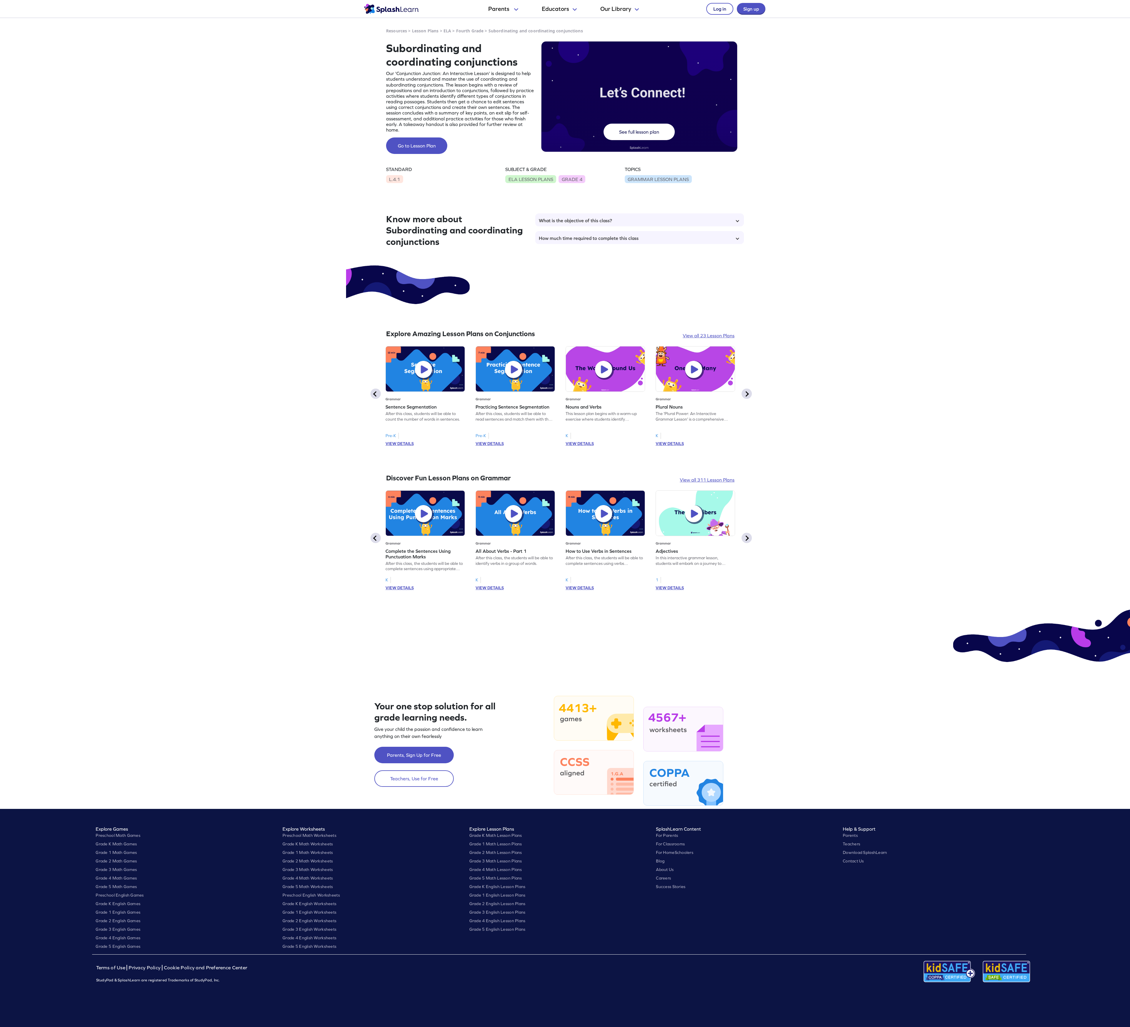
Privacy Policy (144, 967)
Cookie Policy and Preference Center (205, 967)
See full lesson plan (639, 132)
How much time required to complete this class (589, 238)
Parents (499, 9)
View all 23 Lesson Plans (708, 335)
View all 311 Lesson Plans (707, 479)
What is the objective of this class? (575, 220)
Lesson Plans (425, 31)
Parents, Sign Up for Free (414, 755)
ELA (447, 31)
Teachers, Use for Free (414, 778)
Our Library (615, 9)
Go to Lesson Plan (417, 145)
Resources (396, 31)
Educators (555, 9)
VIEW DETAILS (399, 443)
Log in (719, 8)
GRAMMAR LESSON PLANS (658, 179)
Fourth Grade (470, 31)
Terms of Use (111, 967)
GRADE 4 (572, 179)
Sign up (751, 8)
